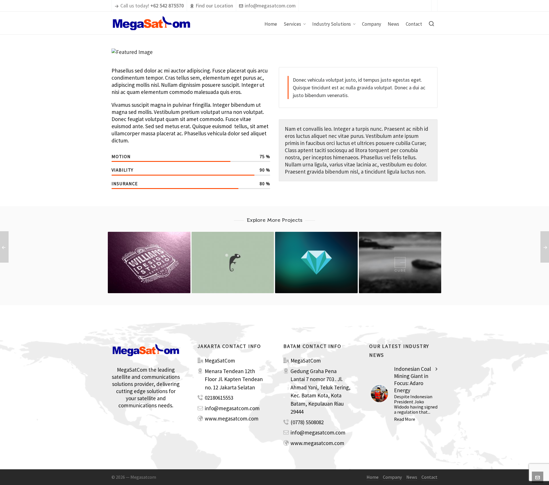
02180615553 (219, 397)
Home (373, 477)
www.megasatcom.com (231, 418)
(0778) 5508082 (307, 422)
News (411, 477)
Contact (429, 477)
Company (392, 477)
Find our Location (214, 6)
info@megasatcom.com (270, 6)
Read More (404, 419)
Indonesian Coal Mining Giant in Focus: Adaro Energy (412, 379)
